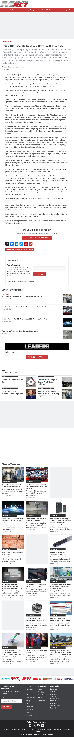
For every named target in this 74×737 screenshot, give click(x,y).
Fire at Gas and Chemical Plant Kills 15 (36, 651)
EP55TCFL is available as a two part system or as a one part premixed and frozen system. (12, 659)
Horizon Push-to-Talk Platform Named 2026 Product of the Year (24, 319)
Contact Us (15, 729)
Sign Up (6, 706)
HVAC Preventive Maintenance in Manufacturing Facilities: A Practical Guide (61, 586)
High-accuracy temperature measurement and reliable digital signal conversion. (36, 625)
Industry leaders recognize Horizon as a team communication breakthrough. (13, 527)
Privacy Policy (33, 729)
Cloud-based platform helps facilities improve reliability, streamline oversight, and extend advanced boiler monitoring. (12, 593)
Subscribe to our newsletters (37, 238)
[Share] (12, 244)
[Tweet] (21, 244)
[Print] (7, 244)
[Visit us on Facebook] (30, 725)
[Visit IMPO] (37, 679)
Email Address (38, 265)
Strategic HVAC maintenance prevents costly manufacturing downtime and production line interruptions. (60, 593)
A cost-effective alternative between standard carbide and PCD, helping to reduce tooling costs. (60, 559)
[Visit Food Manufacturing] (15, 679)
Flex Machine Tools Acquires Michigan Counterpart (20, 331)
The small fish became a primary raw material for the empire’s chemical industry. (36, 493)
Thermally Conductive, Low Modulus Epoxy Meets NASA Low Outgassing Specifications (13, 652)
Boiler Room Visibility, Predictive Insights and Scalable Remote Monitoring (12, 586)
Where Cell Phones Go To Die (12, 381)
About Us (7, 729)
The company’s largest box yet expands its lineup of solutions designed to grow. (36, 591)
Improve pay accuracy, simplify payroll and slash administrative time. (60, 625)
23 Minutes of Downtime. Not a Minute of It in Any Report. (22, 297)
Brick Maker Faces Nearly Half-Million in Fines (13, 553)
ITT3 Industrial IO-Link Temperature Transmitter (35, 619)
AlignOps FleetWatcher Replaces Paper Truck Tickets (60, 619)
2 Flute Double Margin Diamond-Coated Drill (57, 553)
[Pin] (26, 244)
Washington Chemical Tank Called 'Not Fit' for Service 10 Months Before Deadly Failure (60, 652)
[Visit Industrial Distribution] (47, 679)
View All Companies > (37, 357)
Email (2, 697)
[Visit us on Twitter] (34, 725)
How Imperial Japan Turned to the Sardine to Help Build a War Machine (26, 307)
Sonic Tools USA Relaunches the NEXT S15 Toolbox (36, 585)
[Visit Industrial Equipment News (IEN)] (26, 679)
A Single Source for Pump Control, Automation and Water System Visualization (61, 520)
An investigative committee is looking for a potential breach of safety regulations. (36, 657)
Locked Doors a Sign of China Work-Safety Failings (47, 382)
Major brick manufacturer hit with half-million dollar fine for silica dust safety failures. (12, 559)
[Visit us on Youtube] (38, 725)
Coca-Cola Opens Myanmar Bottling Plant (12, 392)
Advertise (24, 729)
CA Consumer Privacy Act (62, 729)
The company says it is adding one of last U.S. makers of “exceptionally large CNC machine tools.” (37, 525)
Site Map (38, 731)
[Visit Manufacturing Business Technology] (68, 679)
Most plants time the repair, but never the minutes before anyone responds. (12, 491)
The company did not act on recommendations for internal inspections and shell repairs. (59, 659)
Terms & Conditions (46, 729)
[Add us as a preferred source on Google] (30, 244)
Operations (7, 41)
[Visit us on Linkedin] (42, 725)
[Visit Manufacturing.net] (58, 679)
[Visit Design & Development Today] (5, 679)
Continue (39, 274)
